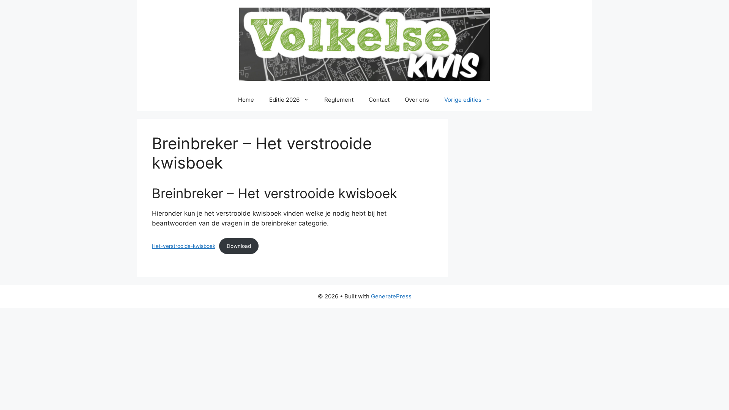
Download (239, 246)
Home (246, 99)
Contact (379, 99)
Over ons (417, 99)
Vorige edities (462, 99)
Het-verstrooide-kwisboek (183, 246)
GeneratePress (391, 296)
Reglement (338, 99)
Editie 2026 (284, 99)
